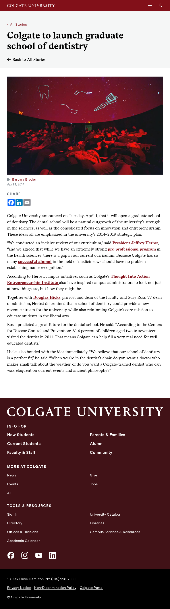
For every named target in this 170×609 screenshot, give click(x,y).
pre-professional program (132, 249)
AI (9, 493)
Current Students (24, 443)
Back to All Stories (29, 59)
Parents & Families (107, 434)
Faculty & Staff (21, 452)
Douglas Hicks (46, 297)
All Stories (18, 24)
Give (93, 475)
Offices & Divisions (22, 532)
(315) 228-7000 (63, 579)
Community (101, 452)
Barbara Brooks (24, 179)
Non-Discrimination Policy (55, 588)
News (11, 475)
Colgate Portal (91, 588)
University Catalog (105, 514)
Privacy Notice (19, 588)
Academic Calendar (23, 541)
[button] (150, 5)
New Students (21, 434)
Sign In (12, 514)
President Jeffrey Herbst (135, 242)
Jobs (94, 484)
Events (12, 484)
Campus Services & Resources (115, 532)
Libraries (97, 523)
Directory (14, 523)
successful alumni (35, 261)
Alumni (97, 443)
